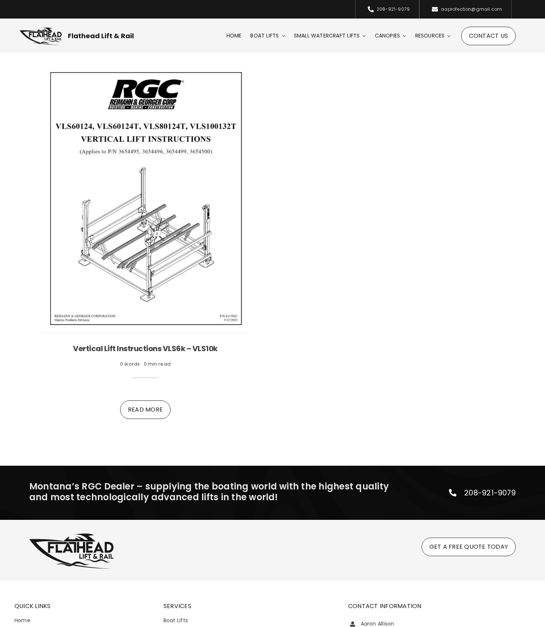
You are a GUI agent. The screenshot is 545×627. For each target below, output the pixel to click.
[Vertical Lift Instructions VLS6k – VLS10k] (145, 70)
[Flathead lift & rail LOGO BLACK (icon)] (41, 29)
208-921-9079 (490, 493)
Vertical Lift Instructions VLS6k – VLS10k (145, 348)
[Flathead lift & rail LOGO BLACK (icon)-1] (71, 534)
